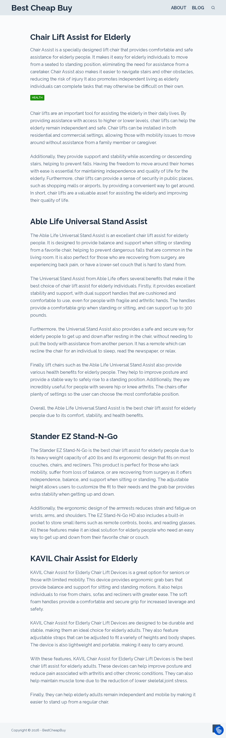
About (178, 7)
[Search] (213, 7)
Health (37, 97)
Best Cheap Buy (41, 7)
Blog (198, 7)
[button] (219, 730)
